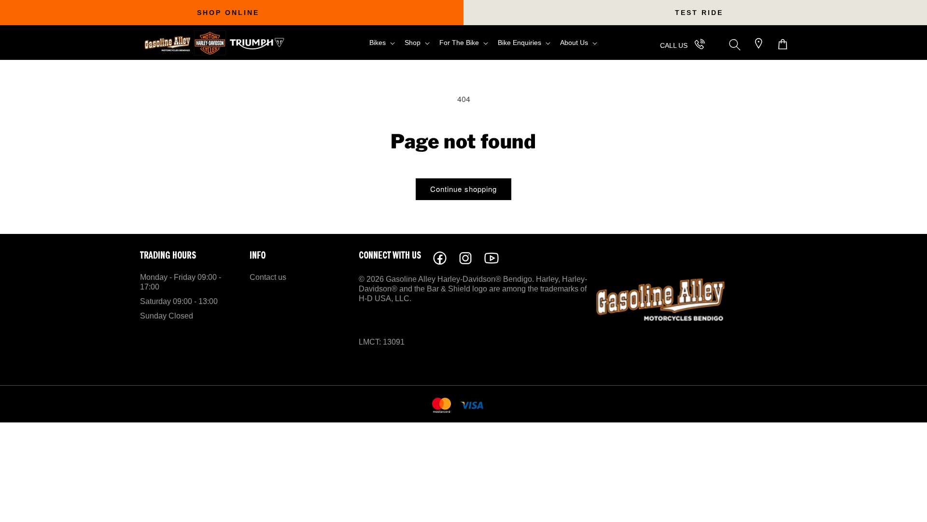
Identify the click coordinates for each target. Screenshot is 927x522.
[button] (381, 42)
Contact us (268, 277)
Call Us (674, 45)
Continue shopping (463, 189)
